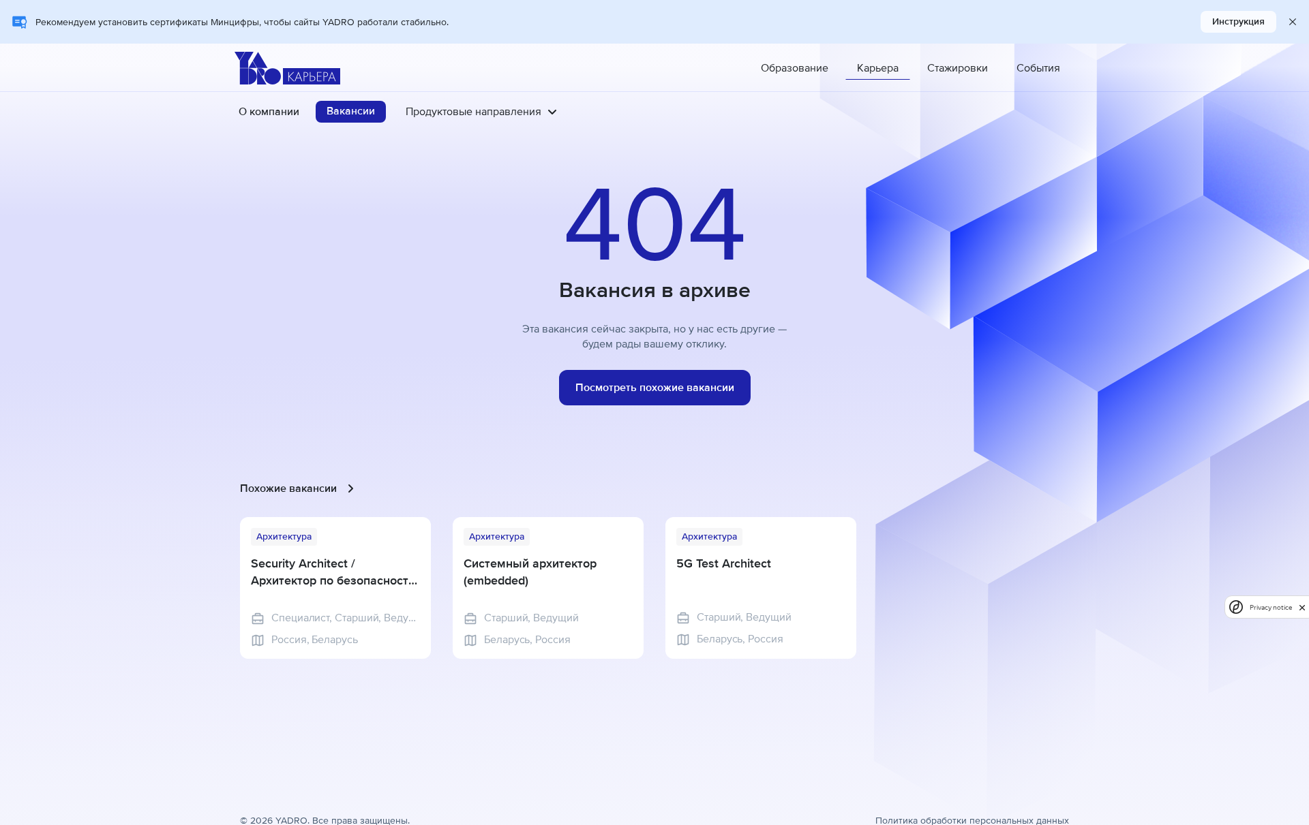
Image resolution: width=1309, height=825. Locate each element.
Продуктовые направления (473, 112)
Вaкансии (351, 111)
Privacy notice (1271, 607)
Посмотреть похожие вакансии (654, 387)
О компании (269, 112)
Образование (794, 68)
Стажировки (957, 68)
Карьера (878, 68)
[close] (1302, 607)
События (1038, 68)
